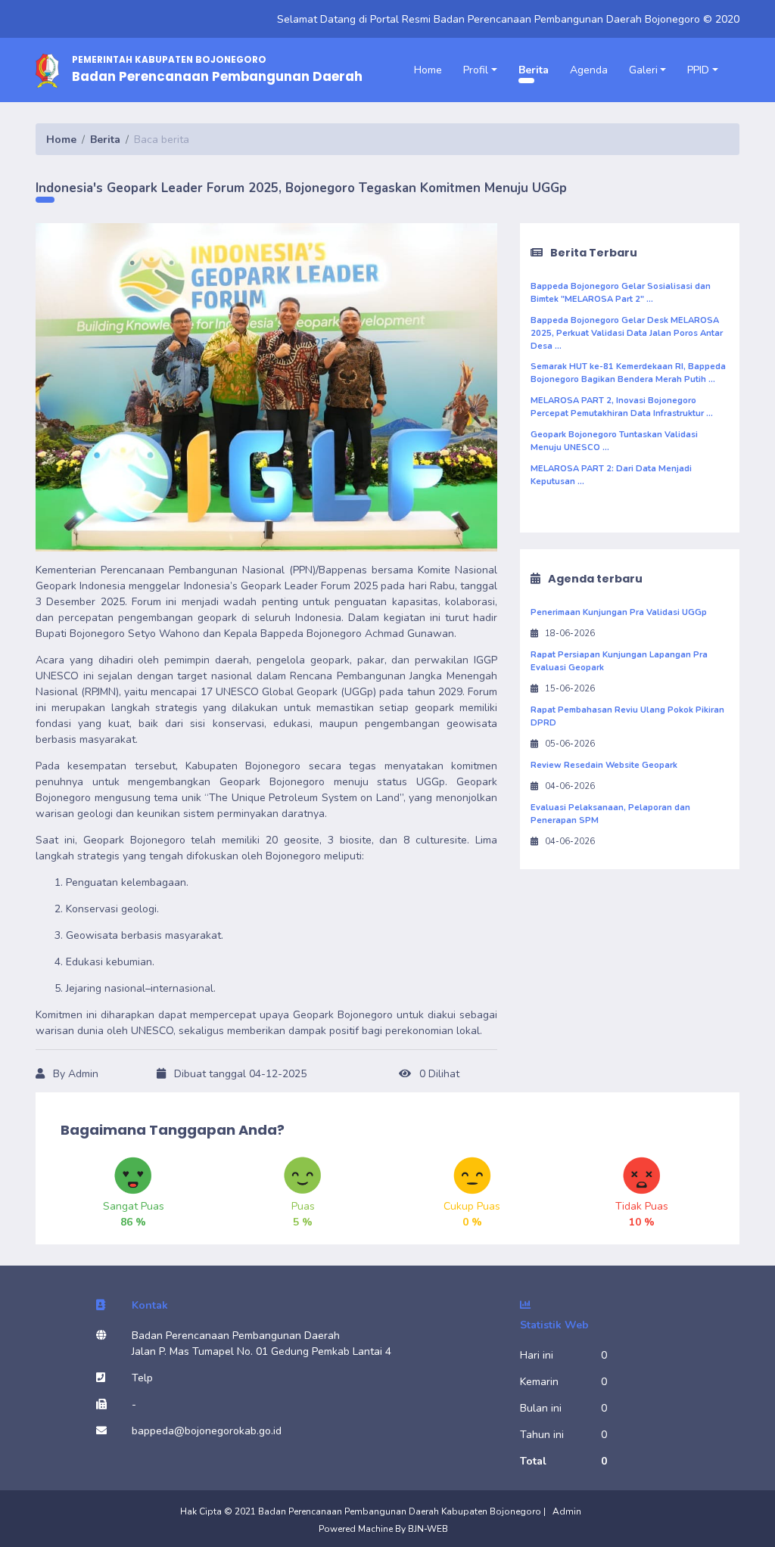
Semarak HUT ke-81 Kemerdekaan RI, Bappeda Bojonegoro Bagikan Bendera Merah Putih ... (628, 373)
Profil (475, 70)
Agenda (589, 70)
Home (428, 70)
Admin (566, 1511)
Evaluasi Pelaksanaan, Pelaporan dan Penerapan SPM (610, 814)
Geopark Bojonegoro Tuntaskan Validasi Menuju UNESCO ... (614, 441)
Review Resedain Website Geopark (604, 765)
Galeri (643, 70)
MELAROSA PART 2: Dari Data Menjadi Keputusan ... (611, 475)
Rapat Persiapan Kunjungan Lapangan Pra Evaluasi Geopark (619, 661)
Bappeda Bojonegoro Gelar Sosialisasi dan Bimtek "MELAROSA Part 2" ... (621, 293)
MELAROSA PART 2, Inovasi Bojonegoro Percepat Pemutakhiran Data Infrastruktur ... (622, 407)
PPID (698, 70)
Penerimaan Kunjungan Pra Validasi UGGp (619, 612)
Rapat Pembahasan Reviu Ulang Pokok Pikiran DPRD (627, 716)
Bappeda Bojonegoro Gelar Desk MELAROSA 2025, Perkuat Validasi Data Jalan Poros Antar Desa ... (627, 333)
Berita (533, 70)
